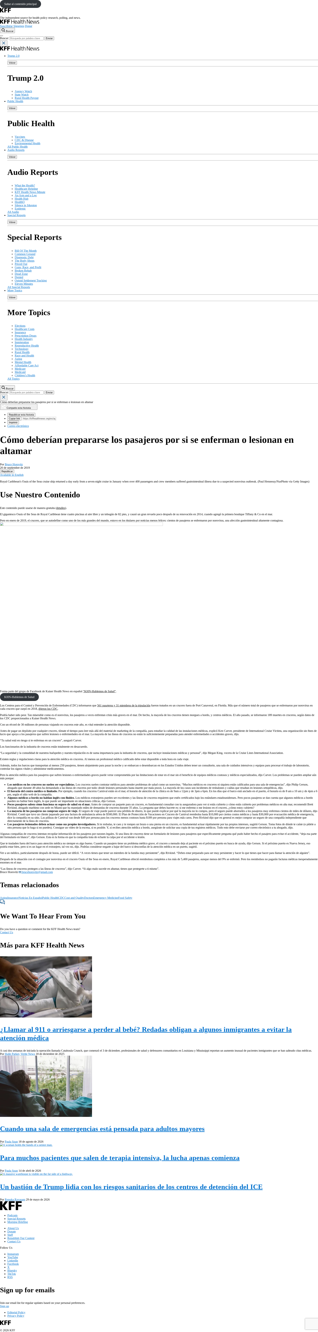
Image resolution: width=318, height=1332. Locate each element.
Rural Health (22, 352)
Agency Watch (23, 91)
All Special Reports (18, 287)
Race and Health (24, 355)
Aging (18, 358)
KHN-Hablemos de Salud (19, 697)
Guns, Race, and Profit (28, 267)
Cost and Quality (74, 897)
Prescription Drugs (25, 335)
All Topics (13, 378)
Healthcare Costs (24, 329)
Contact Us (6, 932)
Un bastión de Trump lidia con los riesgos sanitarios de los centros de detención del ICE (131, 1187)
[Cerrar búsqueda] (3, 43)
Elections (20, 325)
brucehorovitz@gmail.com (37, 872)
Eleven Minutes (24, 283)
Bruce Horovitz (14, 464)
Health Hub (21, 198)
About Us (13, 1228)
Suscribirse (6, 26)
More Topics (14, 290)
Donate (11, 1231)
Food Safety (125, 897)
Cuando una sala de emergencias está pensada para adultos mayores (102, 1128)
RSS (10, 1277)
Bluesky (12, 1270)
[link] (7, 471)
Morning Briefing (17, 1222)
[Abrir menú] (1, 35)
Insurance (20, 332)
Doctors (88, 897)
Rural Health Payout (26, 97)
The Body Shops (24, 260)
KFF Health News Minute (30, 192)
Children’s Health (25, 375)
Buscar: (5, 38)
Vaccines (20, 136)
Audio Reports (15, 150)
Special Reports (16, 215)
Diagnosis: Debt (24, 257)
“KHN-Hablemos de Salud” (99, 691)
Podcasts (12, 1215)
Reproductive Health (27, 345)
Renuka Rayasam (15, 1199)
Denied (19, 277)
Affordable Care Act (26, 365)
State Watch (22, 94)
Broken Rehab (23, 270)
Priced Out (21, 264)
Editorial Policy (16, 1312)
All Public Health (17, 146)
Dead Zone (21, 273)
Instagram (13, 1254)
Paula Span (11, 1141)
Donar (28, 26)
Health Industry (24, 339)
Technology (22, 348)
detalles (60, 508)
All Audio (13, 211)
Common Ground (25, 254)
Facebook (13, 1263)
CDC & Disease (24, 140)
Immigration (22, 342)
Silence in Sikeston (26, 205)
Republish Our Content (20, 1238)
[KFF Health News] (19, 22)
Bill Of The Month (26, 250)
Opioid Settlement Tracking (31, 280)
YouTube (12, 1257)
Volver (12, 62)
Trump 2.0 (13, 55)
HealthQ (20, 202)
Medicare (20, 368)
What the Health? (25, 185)
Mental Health (23, 362)
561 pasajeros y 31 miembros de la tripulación (123, 705)
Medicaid (20, 372)
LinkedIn (12, 1260)
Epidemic (20, 208)
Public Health (15, 101)
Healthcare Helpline (26, 188)
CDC (61, 897)
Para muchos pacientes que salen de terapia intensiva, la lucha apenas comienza (120, 1158)
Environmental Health (27, 143)
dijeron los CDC (48, 708)
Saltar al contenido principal (20, 4)
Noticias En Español (30, 897)
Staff (10, 1234)
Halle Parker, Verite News (20, 1053)
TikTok (11, 1273)
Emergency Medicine (105, 897)
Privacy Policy (15, 1315)
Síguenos (18, 26)
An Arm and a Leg (26, 195)
